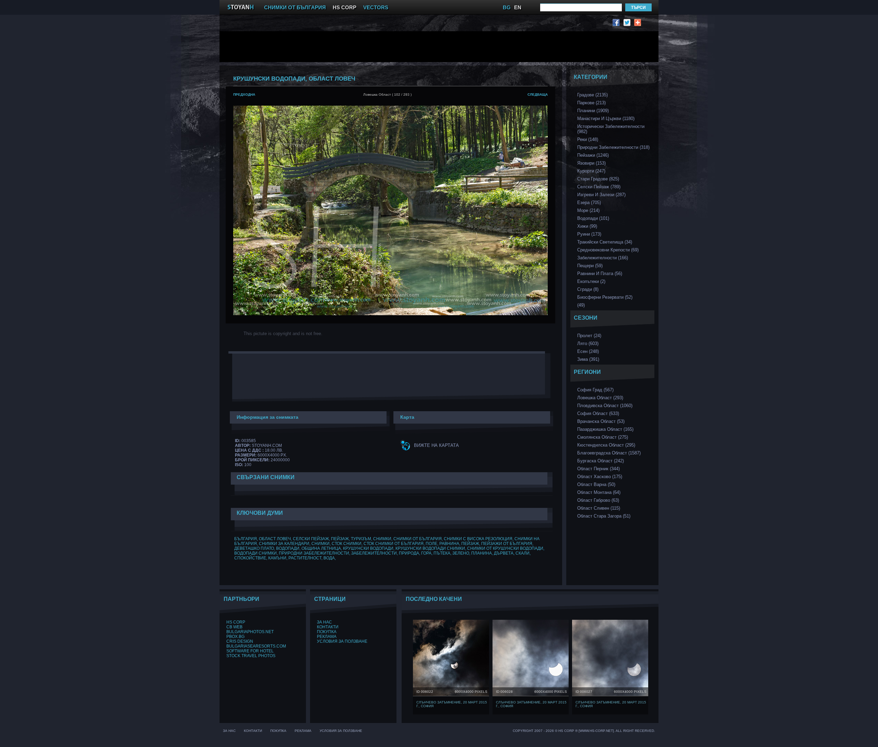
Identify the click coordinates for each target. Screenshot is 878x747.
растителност (304, 558)
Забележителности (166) (602, 257)
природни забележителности (314, 553)
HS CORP (344, 7)
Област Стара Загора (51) (603, 516)
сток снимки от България (394, 543)
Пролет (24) (589, 335)
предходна (244, 94)
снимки (382, 538)
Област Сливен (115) (598, 508)
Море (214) (588, 210)
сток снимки (346, 543)
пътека (442, 553)
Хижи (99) (587, 226)
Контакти (328, 627)
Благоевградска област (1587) (609, 452)
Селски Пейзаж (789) (598, 186)
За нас (324, 622)
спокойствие (250, 558)
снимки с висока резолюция (478, 538)
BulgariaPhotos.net (250, 631)
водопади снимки (255, 553)
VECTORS (375, 7)
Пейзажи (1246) (593, 155)
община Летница (321, 548)
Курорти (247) (591, 171)
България (245, 538)
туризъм (361, 538)
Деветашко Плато (254, 548)
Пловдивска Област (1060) (604, 405)
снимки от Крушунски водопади (505, 548)
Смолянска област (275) (602, 437)
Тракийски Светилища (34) (604, 242)
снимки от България (417, 538)
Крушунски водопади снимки (430, 548)
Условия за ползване (342, 641)
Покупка (326, 631)
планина (481, 553)
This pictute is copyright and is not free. (283, 333)
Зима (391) (588, 359)
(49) (581, 305)
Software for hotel (250, 651)
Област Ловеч (275, 538)
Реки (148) (587, 139)
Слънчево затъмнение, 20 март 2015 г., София (451, 704)
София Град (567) (595, 389)
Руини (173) (589, 234)
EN (517, 7)
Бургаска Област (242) (600, 460)
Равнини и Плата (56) (599, 273)
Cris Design (239, 641)
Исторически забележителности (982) (610, 129)
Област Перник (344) (598, 468)
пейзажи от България (506, 543)
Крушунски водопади (368, 548)
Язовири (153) (591, 163)
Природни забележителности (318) (613, 147)
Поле (431, 543)
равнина (449, 543)
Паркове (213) (591, 102)
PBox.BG (235, 636)
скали (522, 553)
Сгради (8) (587, 289)
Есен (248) (588, 351)
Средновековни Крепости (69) (608, 249)
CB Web (234, 627)
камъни (277, 558)
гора (426, 553)
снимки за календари (284, 543)
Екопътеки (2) (591, 281)
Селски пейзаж (311, 538)
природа (409, 553)
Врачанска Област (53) (601, 421)
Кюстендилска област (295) (606, 445)
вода (329, 558)
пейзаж (340, 538)
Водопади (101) (593, 218)
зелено (460, 553)
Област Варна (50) (596, 484)
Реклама (326, 636)
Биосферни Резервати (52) (604, 297)
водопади (287, 548)
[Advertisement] (392, 46)
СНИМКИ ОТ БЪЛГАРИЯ (295, 7)
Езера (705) (589, 202)
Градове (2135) (592, 94)
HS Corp (235, 622)
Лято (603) (587, 343)
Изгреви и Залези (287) (601, 194)
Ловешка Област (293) (600, 397)
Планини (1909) (593, 110)
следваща (537, 94)
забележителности (374, 553)
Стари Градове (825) (598, 178)
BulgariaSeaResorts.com (256, 646)
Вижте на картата (436, 445)
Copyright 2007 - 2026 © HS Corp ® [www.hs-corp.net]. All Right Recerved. (584, 731)
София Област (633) (598, 413)
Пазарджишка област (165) (605, 429)
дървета (503, 553)
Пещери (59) (590, 265)
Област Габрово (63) (598, 500)
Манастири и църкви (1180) (605, 118)
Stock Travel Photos (250, 655)
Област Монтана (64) (598, 492)
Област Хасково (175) (599, 476)
